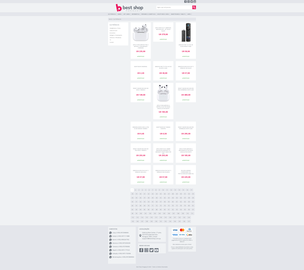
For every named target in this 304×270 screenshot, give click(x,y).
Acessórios (112, 33)
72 (156, 205)
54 (148, 201)
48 (189, 198)
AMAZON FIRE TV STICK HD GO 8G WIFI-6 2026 (163, 67)
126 (137, 221)
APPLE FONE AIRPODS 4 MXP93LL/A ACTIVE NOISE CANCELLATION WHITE (163, 107)
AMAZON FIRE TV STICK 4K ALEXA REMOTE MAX (186, 45)
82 (132, 209)
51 (136, 201)
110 (187, 213)
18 (132, 194)
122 (179, 217)
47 (185, 198)
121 (175, 217)
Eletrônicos (112, 14)
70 (148, 205)
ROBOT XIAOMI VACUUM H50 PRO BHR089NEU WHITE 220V (186, 89)
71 (152, 205)
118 (161, 217)
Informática (135, 14)
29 (176, 194)
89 (160, 209)
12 (171, 190)
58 (164, 201)
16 (187, 190)
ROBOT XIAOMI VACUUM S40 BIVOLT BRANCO (140, 89)
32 (189, 194)
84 (140, 209)
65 (193, 201)
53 (144, 201)
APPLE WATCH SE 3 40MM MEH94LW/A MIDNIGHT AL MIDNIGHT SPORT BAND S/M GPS (163, 150)
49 (193, 198)
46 (181, 198)
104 (159, 213)
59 (168, 201)
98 (132, 213)
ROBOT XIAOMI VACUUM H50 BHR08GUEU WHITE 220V (186, 127)
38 (148, 198)
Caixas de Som (113, 30)
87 (152, 209)
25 (160, 194)
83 (136, 209)
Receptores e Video (163, 14)
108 (178, 213)
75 (168, 205)
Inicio (110, 19)
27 (168, 194)
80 (189, 205)
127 (142, 221)
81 (193, 205)
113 (137, 217)
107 (173, 213)
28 (172, 194)
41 (160, 198)
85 (144, 209)
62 (181, 201)
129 (151, 221)
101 (145, 213)
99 (136, 213)
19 (136, 194)
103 (155, 213)
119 (165, 217)
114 (142, 217)
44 (172, 198)
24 (156, 194)
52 (140, 201)
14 (179, 190)
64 (189, 201)
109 (183, 213)
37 (144, 198)
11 (167, 190)
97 (193, 209)
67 (136, 205)
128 (147, 221)
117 (156, 217)
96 (189, 209)
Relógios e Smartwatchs (116, 35)
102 (150, 213)
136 (184, 221)
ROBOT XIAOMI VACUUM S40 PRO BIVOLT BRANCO (140, 149)
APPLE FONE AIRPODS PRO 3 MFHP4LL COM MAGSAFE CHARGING (140, 46)
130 (156, 221)
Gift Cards (126, 14)
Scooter (112, 42)
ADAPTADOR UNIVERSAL (140, 66)
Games (119, 14)
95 (185, 209)
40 (156, 198)
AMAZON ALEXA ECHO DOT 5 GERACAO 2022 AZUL (141, 171)
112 (133, 217)
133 (170, 221)
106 (169, 213)
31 (185, 194)
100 (141, 213)
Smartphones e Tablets (178, 14)
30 (181, 194)
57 (160, 201)
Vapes (189, 14)
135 (179, 221)
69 (144, 205)
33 (193, 194)
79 (185, 205)
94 (181, 209)
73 (160, 205)
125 (133, 221)
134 (175, 221)
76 (172, 205)
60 (172, 201)
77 (176, 205)
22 (148, 194)
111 (192, 213)
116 (151, 217)
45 (176, 198)
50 (132, 201)
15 (183, 190)
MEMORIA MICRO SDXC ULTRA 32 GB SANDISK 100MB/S (141, 127)
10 (163, 190)
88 (156, 209)
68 (140, 205)
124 (189, 217)
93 (176, 209)
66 (132, 205)
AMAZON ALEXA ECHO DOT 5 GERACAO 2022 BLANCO (163, 171)
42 (164, 198)
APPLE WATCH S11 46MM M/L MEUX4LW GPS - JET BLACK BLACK (163, 29)
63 (185, 201)
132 (165, 221)
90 (164, 209)
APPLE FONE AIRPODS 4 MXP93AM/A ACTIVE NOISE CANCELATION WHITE (186, 150)
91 (168, 209)
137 (189, 221)
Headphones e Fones (115, 28)
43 (168, 198)
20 (140, 194)
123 (184, 217)
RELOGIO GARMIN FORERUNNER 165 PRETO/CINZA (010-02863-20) (186, 172)
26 (164, 194)
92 (172, 209)
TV (110, 40)
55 (152, 201)
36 (140, 198)
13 (175, 190)
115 (147, 217)
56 (156, 201)
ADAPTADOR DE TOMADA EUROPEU (163, 127)
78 (181, 205)
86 (148, 209)
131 (161, 221)
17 (191, 190)
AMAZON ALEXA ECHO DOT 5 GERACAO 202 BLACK (186, 67)
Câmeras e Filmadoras (115, 37)
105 (164, 213)
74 (164, 205)
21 (144, 194)
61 (176, 201)
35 (136, 198)
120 (170, 217)
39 (152, 198)
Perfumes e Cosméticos (148, 14)
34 (132, 198)
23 (152, 194)
